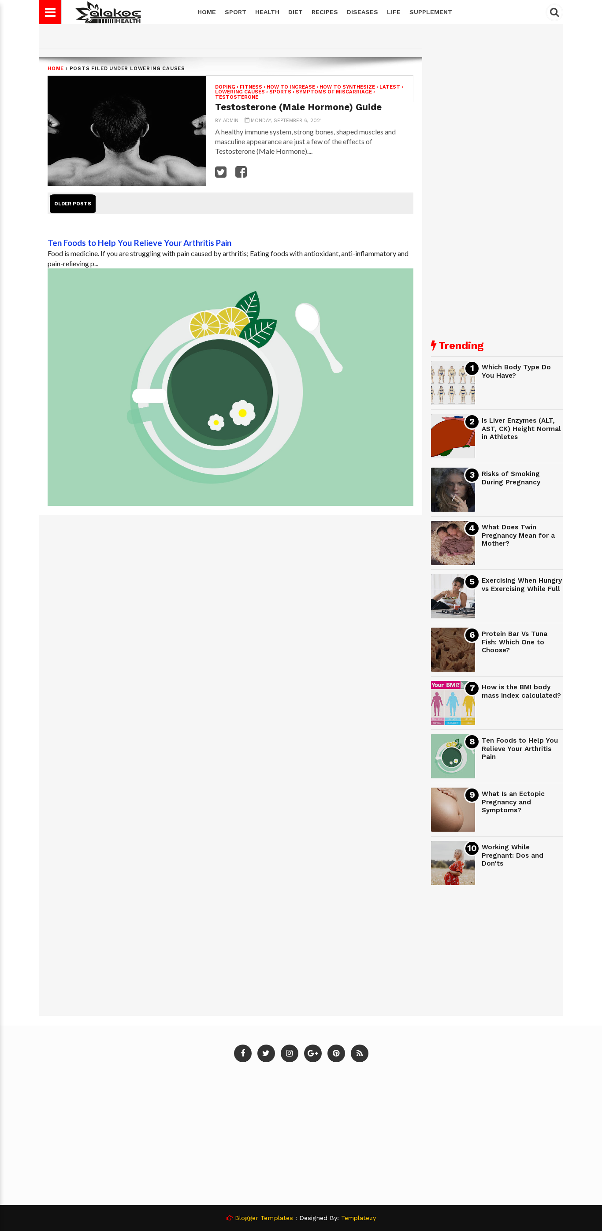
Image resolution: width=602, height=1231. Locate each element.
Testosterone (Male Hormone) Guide (298, 107)
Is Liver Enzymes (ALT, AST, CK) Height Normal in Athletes (521, 429)
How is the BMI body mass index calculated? (521, 691)
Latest (389, 87)
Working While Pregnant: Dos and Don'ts (512, 855)
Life (394, 11)
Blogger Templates (264, 1217)
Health (267, 11)
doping (225, 87)
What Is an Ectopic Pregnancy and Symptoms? (513, 802)
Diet (295, 11)
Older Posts (72, 204)
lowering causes (240, 92)
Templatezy (358, 1217)
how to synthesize (347, 87)
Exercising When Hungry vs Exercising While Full (522, 584)
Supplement (430, 11)
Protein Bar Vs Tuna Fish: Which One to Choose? (514, 642)
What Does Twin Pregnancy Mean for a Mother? (518, 535)
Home (206, 11)
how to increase (291, 87)
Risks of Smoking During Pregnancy (511, 478)
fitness (251, 87)
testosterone (236, 97)
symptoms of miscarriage (334, 92)
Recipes (325, 11)
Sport (235, 11)
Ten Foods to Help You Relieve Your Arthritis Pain (139, 243)
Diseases (362, 11)
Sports (280, 92)
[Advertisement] (497, 189)
